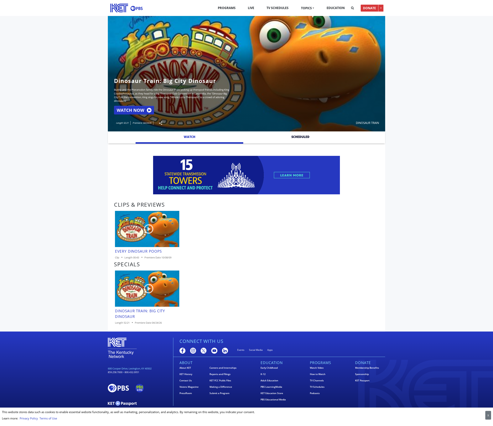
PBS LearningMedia (271, 386)
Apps (270, 350)
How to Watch (317, 374)
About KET (185, 367)
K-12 (263, 374)
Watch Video (317, 367)
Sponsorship (362, 374)
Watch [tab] (189, 137)
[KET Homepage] (119, 8)
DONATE (369, 8)
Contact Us (185, 380)
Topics (306, 8)
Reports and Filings (220, 374)
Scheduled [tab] (300, 137)
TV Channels (317, 380)
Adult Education (269, 380)
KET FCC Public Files (220, 380)
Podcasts (315, 393)
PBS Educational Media (273, 399)
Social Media (256, 350)
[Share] (159, 123)
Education (336, 8)
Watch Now (130, 110)
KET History (185, 374)
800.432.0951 (132, 372)
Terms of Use (48, 418)
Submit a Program (219, 393)
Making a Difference (221, 386)
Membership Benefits (367, 367)
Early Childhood (269, 367)
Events (240, 350)
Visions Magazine (189, 386)
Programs (227, 8)
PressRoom (185, 393)
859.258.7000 (115, 372)
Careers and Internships (223, 367)
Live (251, 8)
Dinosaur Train (367, 123)
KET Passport (362, 380)
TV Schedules (277, 8)
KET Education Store (272, 393)
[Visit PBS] (136, 8)
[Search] (352, 8)
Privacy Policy (29, 418)
